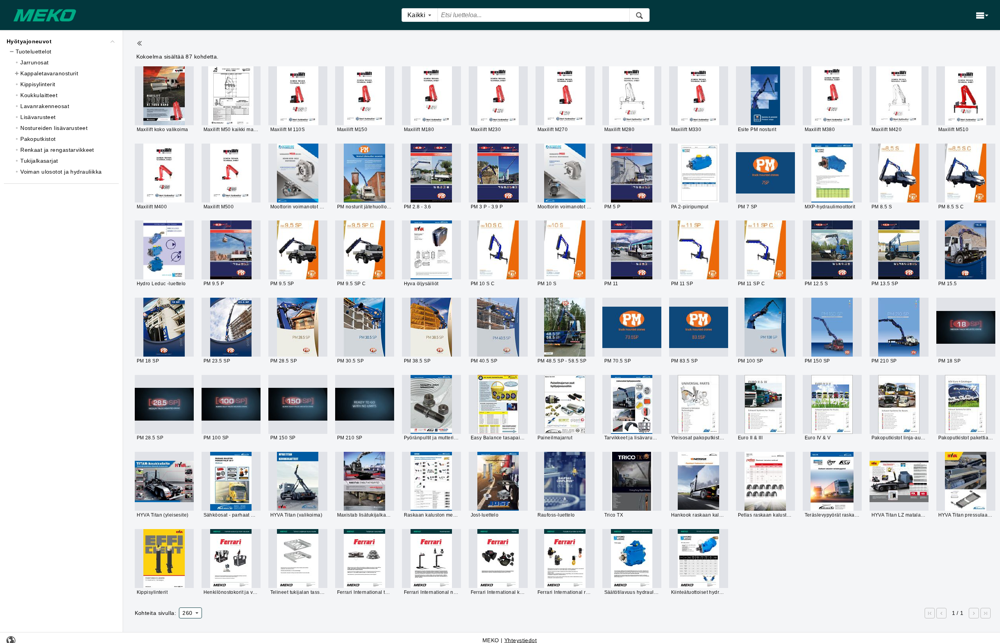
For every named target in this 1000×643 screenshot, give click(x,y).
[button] (930, 613)
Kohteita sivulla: (155, 613)
